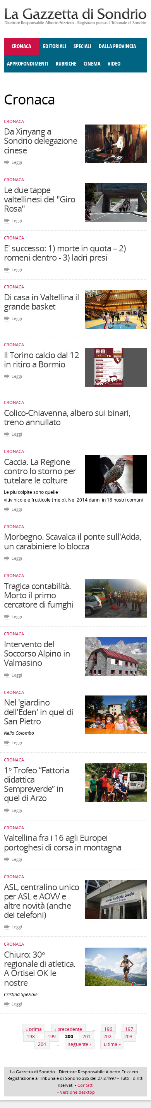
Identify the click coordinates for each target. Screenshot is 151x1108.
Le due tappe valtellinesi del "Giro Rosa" (39, 199)
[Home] (75, 23)
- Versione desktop (75, 1092)
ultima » (112, 1044)
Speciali (82, 46)
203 (128, 1036)
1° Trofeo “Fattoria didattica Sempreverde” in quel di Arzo (36, 784)
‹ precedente (68, 1029)
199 (52, 1036)
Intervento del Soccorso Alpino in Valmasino (37, 653)
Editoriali (54, 46)
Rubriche (66, 64)
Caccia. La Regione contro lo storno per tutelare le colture (40, 471)
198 (31, 1036)
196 (108, 1029)
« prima (34, 1029)
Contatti (85, 1085)
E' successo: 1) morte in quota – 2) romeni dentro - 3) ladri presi (65, 252)
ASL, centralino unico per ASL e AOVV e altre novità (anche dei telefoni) (41, 901)
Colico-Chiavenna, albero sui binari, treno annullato (67, 417)
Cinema (92, 64)
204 (42, 1044)
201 (86, 1036)
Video (114, 64)
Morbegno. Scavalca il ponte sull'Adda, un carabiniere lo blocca (72, 540)
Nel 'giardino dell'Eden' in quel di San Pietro (38, 711)
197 (129, 1029)
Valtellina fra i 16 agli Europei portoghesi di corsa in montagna (62, 842)
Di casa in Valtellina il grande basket (41, 301)
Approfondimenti (27, 64)
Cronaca (21, 46)
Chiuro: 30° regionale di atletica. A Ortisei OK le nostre (40, 968)
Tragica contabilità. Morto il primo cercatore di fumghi (39, 595)
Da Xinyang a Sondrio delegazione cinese (40, 140)
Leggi (17, 162)
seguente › (79, 1044)
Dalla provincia (117, 46)
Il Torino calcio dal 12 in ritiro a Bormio (41, 359)
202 (107, 1036)
